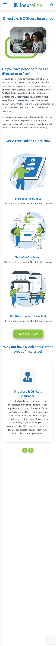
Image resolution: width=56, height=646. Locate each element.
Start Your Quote (28, 333)
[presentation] (24, 450)
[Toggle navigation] (6, 5)
